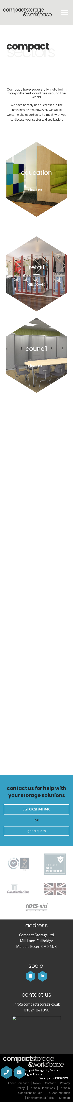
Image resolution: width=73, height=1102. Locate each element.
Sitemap (64, 1097)
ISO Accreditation (58, 1092)
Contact (50, 1083)
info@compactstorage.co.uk (36, 1004)
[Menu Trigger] (65, 12)
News (37, 1083)
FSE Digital (62, 1078)
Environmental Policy (41, 1097)
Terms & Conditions (42, 1088)
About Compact (18, 1083)
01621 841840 (36, 1010)
